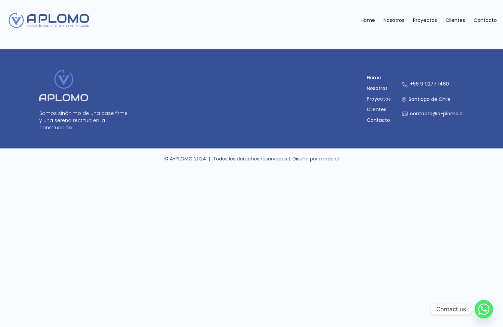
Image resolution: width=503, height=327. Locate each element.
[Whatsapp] (484, 309)
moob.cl (329, 158)
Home (368, 20)
